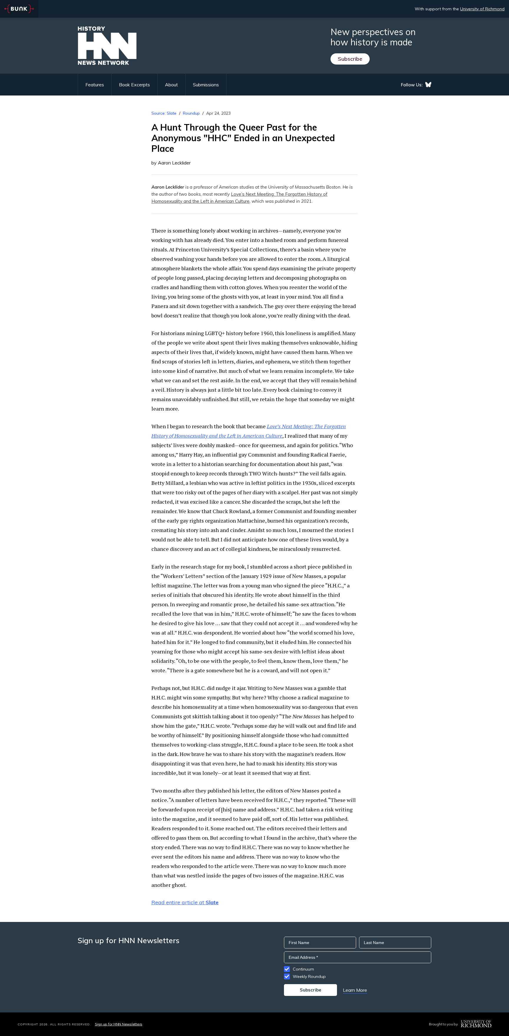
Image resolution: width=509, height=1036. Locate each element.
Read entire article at (185, 902)
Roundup (191, 113)
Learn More (355, 990)
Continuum (303, 969)
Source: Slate (163, 113)
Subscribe (350, 58)
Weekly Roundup (309, 976)
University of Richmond (482, 8)
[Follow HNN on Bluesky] (428, 85)
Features (94, 85)
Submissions (206, 85)
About (171, 85)
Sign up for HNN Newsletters (118, 1024)
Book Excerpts (134, 85)
